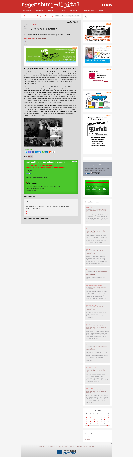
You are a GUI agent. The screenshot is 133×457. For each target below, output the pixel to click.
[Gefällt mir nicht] (26, 213)
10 (108, 417)
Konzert (30, 156)
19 (90, 421)
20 (94, 421)
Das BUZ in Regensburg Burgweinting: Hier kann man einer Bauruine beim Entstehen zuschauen (96, 211)
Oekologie (67, 16)
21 (97, 421)
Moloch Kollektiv (37, 70)
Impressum (41, 446)
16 (105, 419)
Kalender (100, 10)
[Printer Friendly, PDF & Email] (28, 149)
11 (86, 419)
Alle (56, 16)
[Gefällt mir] (26, 211)
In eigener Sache (74, 446)
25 (86, 423)
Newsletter (91, 446)
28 (97, 423)
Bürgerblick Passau (90, 437)
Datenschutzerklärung (51, 446)
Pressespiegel (83, 446)
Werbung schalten (64, 446)
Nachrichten (39, 10)
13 (94, 419)
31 (108, 423)
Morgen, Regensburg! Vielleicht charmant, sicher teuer (96, 288)
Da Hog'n (87, 439)
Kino (78, 16)
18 (86, 421)
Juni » (107, 425)
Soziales (73, 16)
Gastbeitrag (29, 33)
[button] (26, 152)
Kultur (62, 10)
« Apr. (87, 425)
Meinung (50, 10)
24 (108, 421)
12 (90, 419)
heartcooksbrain (38, 33)
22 (101, 421)
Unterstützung (89, 10)
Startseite (27, 10)
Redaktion (73, 10)
